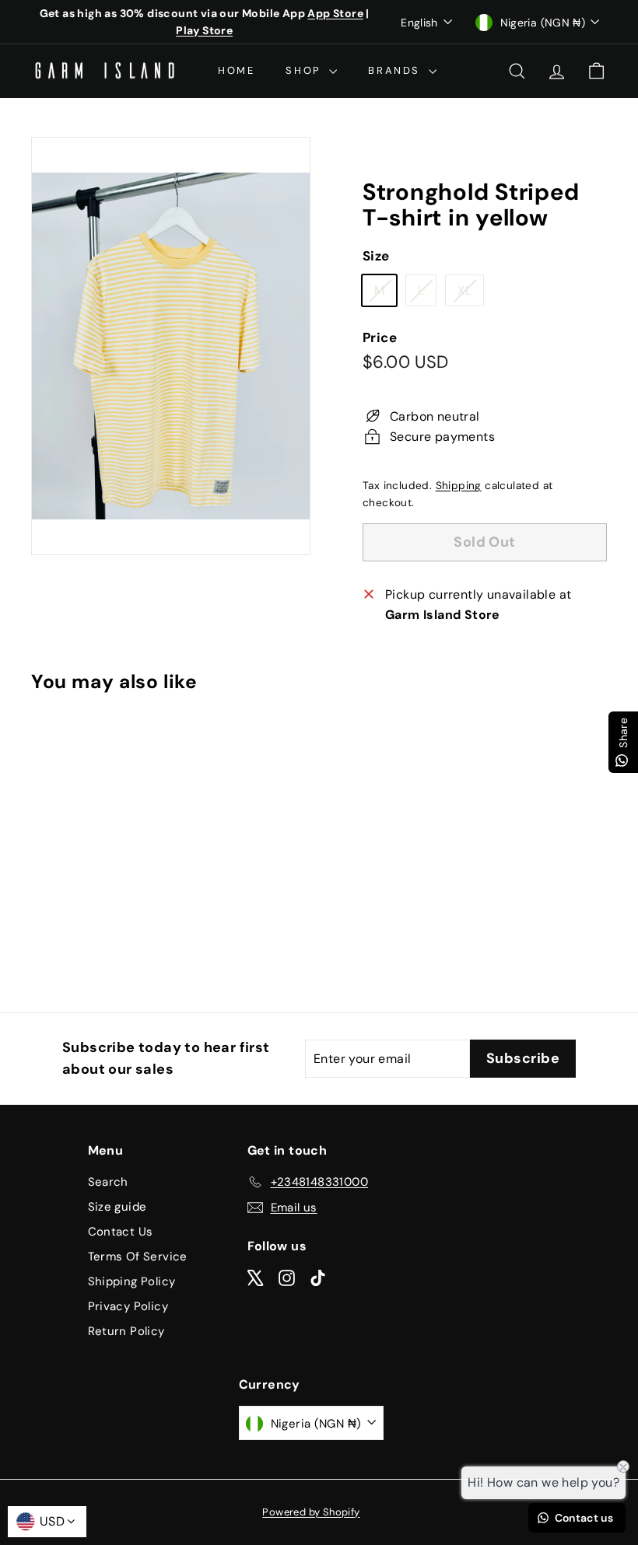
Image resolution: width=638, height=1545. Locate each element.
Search (108, 1182)
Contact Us (120, 1231)
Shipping (459, 485)
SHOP (305, 70)
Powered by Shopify (310, 1512)
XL (470, 293)
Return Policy (126, 1331)
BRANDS (396, 70)
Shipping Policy (132, 1281)
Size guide (117, 1207)
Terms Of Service (138, 1256)
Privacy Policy (128, 1306)
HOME (236, 70)
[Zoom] (171, 346)
